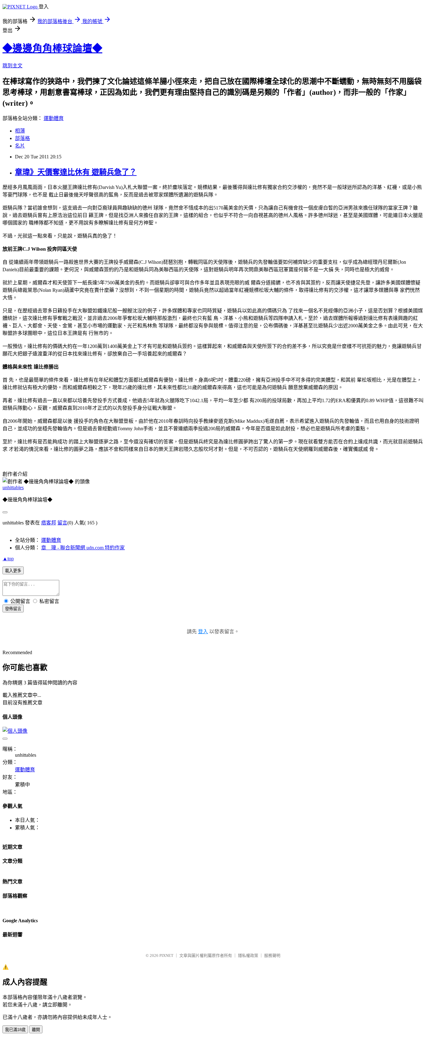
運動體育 (54, 118)
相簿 (20, 130)
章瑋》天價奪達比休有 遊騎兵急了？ (76, 172)
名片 (20, 145)
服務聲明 (272, 955)
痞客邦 (48, 522)
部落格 (22, 138)
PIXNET (166, 955)
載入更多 (13, 570)
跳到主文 (12, 65)
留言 (62, 522)
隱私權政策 (248, 955)
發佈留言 (13, 608)
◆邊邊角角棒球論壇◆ (52, 48)
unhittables (13, 487)
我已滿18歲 (15, 1029)
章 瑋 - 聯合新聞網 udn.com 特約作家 (83, 547)
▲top (8, 558)
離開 (36, 1029)
